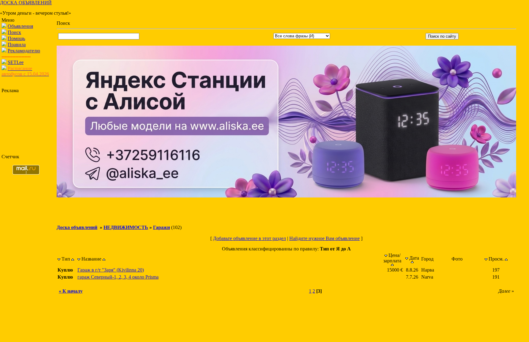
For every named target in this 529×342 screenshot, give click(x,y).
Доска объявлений (77, 227)
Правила (17, 44)
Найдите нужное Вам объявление (324, 238)
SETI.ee (16, 62)
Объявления (20, 26)
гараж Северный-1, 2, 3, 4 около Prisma (118, 277)
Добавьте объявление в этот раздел (249, 238)
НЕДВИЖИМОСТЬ (125, 227)
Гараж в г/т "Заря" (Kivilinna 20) (110, 269)
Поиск (14, 32)
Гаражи (161, 227)
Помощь (16, 38)
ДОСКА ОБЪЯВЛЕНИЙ (26, 2)
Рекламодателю (24, 50)
